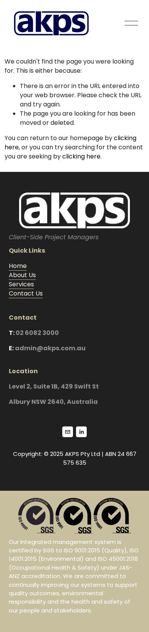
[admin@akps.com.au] (67, 431)
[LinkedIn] (81, 431)
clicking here (81, 156)
